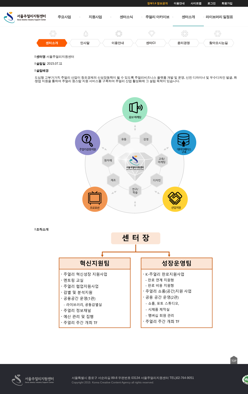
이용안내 (179, 3)
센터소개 (188, 17)
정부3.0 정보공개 (157, 3)
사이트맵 (196, 3)
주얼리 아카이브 (157, 17)
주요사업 (64, 17)
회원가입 (227, 3)
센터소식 (126, 17)
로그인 (212, 3)
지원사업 (95, 17)
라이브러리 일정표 (219, 17)
